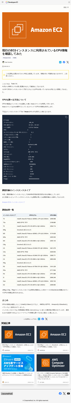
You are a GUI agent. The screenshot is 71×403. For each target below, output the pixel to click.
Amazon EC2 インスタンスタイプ (13, 202)
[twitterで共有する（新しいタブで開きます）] (68, 62)
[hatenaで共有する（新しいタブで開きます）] (60, 62)
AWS (15, 58)
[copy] (66, 117)
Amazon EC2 (7, 58)
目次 (65, 7)
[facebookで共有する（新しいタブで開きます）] (64, 62)
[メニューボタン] (2, 2)
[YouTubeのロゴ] (68, 393)
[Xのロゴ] (64, 393)
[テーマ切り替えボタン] (69, 2)
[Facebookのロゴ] (60, 393)
